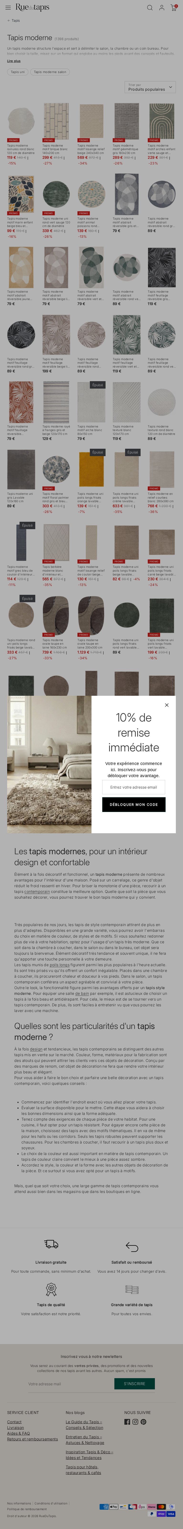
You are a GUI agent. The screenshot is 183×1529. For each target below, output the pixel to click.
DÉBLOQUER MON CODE (134, 804)
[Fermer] (167, 705)
